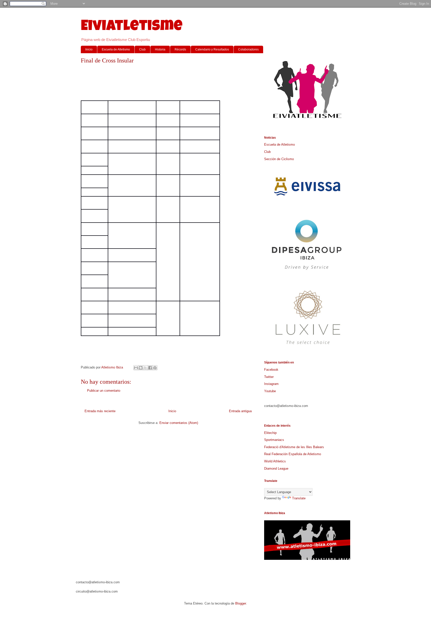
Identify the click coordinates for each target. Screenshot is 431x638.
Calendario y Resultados (212, 49)
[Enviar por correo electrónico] (135, 367)
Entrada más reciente (100, 411)
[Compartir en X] (145, 367)
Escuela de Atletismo (116, 49)
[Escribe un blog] (140, 367)
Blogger (240, 603)
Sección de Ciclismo (279, 159)
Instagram (271, 384)
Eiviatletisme (132, 27)
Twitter (269, 377)
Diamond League (276, 468)
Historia (160, 49)
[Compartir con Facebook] (150, 367)
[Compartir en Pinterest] (154, 367)
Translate (299, 498)
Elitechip (270, 433)
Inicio (89, 49)
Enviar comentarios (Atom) (178, 423)
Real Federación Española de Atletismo (292, 454)
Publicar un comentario (103, 390)
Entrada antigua (240, 411)
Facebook (271, 369)
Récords (180, 49)
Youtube (270, 391)
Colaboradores (248, 49)
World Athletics (275, 461)
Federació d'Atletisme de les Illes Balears (294, 447)
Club (142, 49)
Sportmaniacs (274, 440)
